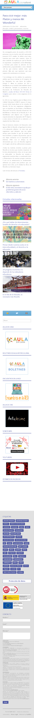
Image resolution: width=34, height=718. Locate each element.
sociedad (13, 569)
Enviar (5, 702)
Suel (28, 714)
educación (23, 26)
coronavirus (14, 527)
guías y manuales (23, 546)
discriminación (19, 530)
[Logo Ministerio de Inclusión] (17, 601)
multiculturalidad (8, 559)
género (5, 549)
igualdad (18, 549)
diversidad (6, 533)
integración (20, 552)
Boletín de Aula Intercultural (17, 523)
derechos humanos (8, 530)
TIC (19, 569)
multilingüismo (7, 562)
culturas (27, 527)
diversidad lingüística (9, 536)
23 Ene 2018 (14, 26)
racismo (26, 565)
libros (15, 556)
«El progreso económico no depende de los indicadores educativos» (13, 272)
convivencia (6, 527)
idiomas (12, 549)
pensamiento (18, 28)
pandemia (6, 565)
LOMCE (11, 28)
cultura (21, 527)
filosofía (5, 28)
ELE (4, 543)
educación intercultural (21, 540)
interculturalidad (7, 556)
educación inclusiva (8, 540)
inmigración (12, 552)
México (15, 562)
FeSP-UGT (12, 712)
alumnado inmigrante (9, 520)
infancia (24, 549)
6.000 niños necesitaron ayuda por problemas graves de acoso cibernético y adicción (18, 190)
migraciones (22, 556)
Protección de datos (17, 581)
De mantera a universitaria (15, 182)
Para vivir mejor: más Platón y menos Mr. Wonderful (15, 19)
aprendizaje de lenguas (22, 520)
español (26, 543)
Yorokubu (22, 171)
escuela (9, 543)
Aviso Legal (14, 714)
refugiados (6, 569)
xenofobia (20, 572)
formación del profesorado (10, 546)
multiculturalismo (18, 559)
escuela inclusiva (18, 543)
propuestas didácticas (16, 565)
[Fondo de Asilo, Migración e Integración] (13, 608)
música (21, 562)
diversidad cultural (15, 533)
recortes (25, 28)
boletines (6, 523)
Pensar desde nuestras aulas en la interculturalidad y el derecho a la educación (15, 247)
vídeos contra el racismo (10, 572)
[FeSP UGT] (10, 593)
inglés (5, 552)
